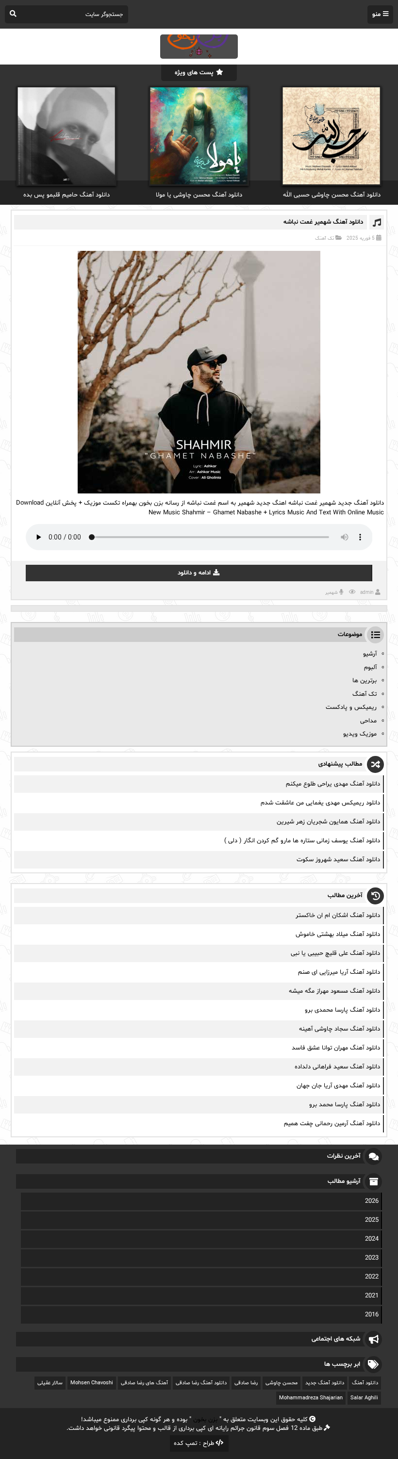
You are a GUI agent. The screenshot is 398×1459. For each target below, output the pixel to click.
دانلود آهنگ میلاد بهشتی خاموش (338, 934)
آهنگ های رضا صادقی (144, 1383)
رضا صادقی (246, 1383)
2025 (372, 1220)
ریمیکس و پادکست (351, 707)
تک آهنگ (324, 238)
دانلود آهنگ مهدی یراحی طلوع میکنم (333, 784)
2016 (372, 1315)
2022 (372, 1277)
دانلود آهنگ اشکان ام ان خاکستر (338, 915)
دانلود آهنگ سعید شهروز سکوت (338, 859)
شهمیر (331, 593)
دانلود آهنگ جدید (324, 1383)
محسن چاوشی (281, 1383)
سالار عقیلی (50, 1383)
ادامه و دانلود (194, 573)
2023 (372, 1258)
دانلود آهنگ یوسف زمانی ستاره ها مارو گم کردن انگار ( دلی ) (302, 840)
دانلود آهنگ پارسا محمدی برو (342, 1010)
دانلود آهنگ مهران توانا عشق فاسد (336, 1048)
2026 (372, 1201)
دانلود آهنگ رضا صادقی (201, 1383)
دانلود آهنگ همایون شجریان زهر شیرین (328, 822)
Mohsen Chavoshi (91, 1383)
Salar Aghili (364, 1398)
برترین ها (364, 680)
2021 (372, 1296)
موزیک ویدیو (360, 734)
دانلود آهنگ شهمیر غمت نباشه (323, 222)
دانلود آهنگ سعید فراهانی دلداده (337, 1067)
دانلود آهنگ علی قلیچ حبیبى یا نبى (335, 953)
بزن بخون (205, 1419)
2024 (372, 1239)
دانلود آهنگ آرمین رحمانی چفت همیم (332, 1123)
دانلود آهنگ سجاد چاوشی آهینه (339, 1029)
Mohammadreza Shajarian (311, 1398)
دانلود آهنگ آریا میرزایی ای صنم (339, 972)
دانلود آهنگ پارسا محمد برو (344, 1104)
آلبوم (370, 667)
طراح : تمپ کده (194, 1443)
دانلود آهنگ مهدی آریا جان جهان (338, 1086)
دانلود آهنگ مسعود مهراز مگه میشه (334, 991)
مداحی (368, 721)
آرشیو (370, 654)
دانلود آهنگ (365, 1383)
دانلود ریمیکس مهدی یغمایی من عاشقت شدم (320, 803)
